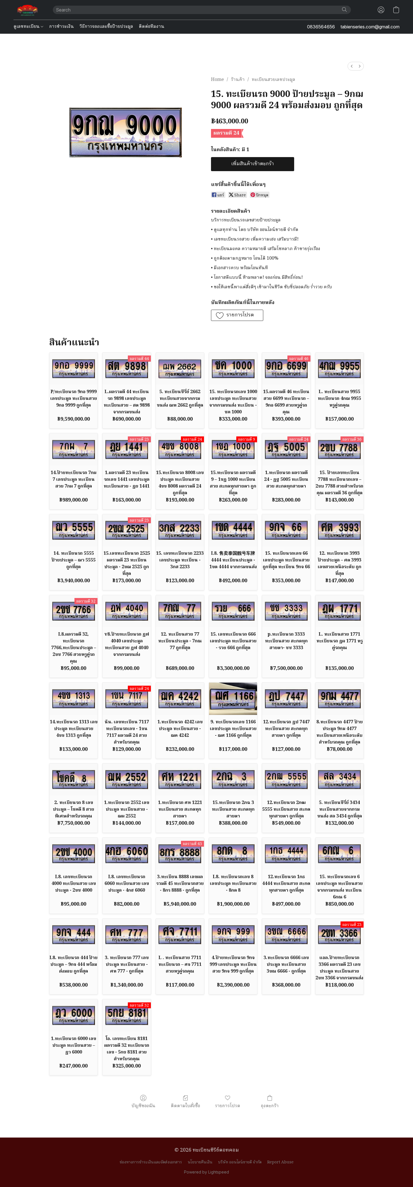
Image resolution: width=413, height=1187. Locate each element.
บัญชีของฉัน (143, 1105)
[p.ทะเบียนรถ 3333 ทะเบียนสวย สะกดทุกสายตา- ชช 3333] (286, 611)
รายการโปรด (227, 1105)
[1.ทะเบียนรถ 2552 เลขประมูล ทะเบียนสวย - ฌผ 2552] (127, 780)
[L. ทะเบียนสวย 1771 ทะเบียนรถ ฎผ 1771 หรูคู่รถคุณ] (340, 611)
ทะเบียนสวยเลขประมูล (273, 79)
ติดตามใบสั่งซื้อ (185, 1105)
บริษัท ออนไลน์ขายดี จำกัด (240, 1162)
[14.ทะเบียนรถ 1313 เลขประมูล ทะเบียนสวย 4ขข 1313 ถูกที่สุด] (73, 699)
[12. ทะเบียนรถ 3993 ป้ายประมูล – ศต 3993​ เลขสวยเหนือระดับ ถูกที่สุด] (340, 530)
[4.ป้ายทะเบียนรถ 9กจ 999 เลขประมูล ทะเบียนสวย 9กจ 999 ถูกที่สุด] (233, 935)
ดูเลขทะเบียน (27, 26)
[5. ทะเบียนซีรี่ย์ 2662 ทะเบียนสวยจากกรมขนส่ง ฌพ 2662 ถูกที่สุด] (180, 369)
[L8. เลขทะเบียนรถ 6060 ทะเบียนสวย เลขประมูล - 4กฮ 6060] (127, 854)
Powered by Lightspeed (206, 1172)
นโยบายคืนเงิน (200, 1162)
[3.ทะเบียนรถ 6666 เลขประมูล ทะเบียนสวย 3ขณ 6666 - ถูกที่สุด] (286, 935)
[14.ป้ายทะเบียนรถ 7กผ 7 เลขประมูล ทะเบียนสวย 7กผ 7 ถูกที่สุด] (73, 449)
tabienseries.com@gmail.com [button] (370, 27)
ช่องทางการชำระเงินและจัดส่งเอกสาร (151, 1162)
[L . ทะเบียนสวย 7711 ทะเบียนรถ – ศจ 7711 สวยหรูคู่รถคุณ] (180, 935)
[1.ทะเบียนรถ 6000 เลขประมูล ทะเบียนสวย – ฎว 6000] (73, 1015)
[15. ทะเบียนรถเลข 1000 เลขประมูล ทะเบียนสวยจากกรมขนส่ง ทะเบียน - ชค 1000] (233, 369)
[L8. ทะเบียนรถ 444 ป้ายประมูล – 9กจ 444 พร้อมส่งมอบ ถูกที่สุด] (73, 935)
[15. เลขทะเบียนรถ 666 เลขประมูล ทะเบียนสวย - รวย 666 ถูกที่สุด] (233, 611)
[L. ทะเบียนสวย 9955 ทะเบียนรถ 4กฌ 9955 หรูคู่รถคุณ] (340, 369)
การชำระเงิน (61, 26)
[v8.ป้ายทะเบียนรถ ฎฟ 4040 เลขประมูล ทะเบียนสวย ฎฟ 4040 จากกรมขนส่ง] (127, 611)
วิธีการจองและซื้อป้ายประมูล (106, 26)
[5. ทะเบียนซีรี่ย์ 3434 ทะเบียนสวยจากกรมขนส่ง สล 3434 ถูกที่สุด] (340, 780)
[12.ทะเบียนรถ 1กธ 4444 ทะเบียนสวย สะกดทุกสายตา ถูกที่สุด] (286, 854)
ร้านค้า (238, 79)
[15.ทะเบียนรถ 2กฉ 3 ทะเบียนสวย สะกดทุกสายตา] (233, 780)
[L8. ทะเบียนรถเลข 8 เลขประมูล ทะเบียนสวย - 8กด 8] (233, 854)
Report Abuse (280, 1162)
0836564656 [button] (321, 27)
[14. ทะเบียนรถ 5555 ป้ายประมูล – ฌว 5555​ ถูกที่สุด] (73, 530)
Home (217, 79)
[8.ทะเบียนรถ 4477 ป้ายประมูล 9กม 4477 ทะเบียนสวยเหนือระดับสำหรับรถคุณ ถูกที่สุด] (340, 699)
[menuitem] (352, 66)
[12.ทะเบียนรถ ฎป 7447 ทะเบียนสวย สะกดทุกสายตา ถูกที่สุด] (286, 699)
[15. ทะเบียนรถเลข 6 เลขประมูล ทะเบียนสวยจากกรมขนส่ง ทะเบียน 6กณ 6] (340, 854)
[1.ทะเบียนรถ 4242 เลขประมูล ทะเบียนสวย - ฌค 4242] (180, 699)
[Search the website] (344, 9)
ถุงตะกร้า (270, 1105)
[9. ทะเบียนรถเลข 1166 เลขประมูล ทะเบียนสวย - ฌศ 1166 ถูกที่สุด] (233, 699)
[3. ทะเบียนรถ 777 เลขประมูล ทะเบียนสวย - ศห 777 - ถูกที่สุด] (127, 935)
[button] (27, 10)
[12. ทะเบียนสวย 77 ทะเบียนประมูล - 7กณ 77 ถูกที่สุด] (180, 611)
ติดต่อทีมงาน (151, 26)
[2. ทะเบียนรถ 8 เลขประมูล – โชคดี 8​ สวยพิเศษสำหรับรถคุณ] (73, 780)
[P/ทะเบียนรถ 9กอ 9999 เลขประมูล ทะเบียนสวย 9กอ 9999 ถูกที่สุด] (73, 369)
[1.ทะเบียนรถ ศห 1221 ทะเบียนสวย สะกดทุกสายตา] (180, 780)
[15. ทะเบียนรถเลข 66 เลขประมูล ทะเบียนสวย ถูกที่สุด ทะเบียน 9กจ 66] (286, 530)
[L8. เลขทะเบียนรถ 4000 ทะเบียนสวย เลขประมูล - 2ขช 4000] (73, 854)
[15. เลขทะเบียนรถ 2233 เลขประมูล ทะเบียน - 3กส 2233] (180, 530)
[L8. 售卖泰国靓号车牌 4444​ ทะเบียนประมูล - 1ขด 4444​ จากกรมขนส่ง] (233, 530)
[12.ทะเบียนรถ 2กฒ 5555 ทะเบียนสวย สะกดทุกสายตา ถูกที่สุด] (286, 780)
